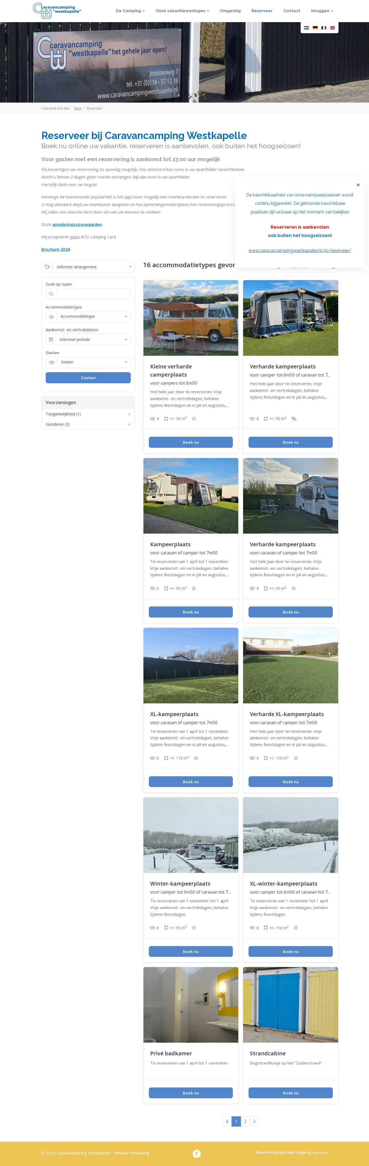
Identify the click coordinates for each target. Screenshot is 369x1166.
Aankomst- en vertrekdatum (72, 329)
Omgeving (230, 10)
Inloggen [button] (320, 10)
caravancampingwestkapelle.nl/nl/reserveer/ (305, 250)
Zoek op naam (59, 284)
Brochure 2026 (55, 249)
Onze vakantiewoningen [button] (181, 10)
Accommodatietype (64, 307)
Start (77, 108)
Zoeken (88, 377)
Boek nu (191, 442)
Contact (291, 10)
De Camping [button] (129, 10)
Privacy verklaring (132, 1152)
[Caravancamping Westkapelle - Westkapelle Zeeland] (57, 11)
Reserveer (262, 10)
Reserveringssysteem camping (283, 1152)
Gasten (52, 352)
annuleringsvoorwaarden (77, 224)
